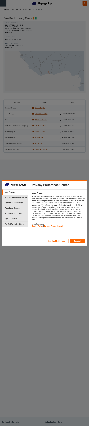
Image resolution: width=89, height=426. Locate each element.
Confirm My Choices (56, 241)
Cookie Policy (37, 226)
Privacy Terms (50, 226)
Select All (77, 241)
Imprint (60, 226)
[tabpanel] (58, 210)
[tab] (15, 192)
